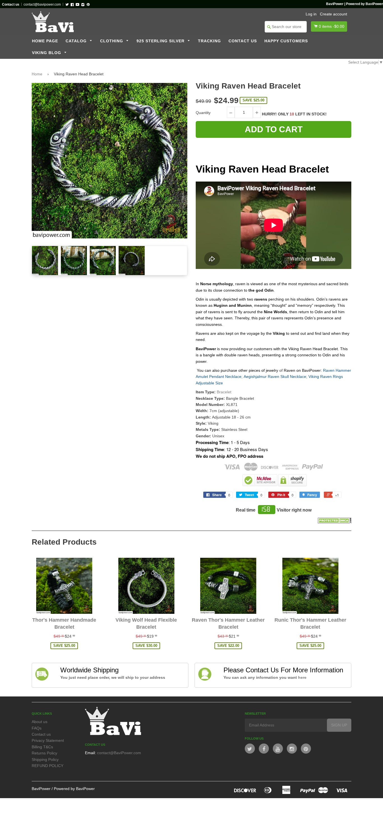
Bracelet (224, 392)
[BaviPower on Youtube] (278, 749)
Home (37, 74)
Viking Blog (47, 53)
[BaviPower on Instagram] (292, 749)
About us (39, 721)
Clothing (112, 41)
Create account (333, 14)
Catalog (77, 41)
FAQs (36, 728)
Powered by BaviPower (74, 788)
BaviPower (41, 788)
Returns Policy (44, 753)
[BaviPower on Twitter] (250, 749)
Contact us (243, 41)
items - (331, 26)
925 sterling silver (161, 41)
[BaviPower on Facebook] (264, 749)
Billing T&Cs (42, 747)
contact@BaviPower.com (119, 753)
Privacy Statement (48, 740)
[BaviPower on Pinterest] (306, 749)
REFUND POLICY (47, 765)
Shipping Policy (45, 759)
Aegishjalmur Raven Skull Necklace (275, 376)
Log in (311, 14)
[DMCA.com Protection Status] (334, 522)
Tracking (209, 41)
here (302, 677)
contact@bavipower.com (42, 4)
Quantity (203, 112)
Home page (45, 41)
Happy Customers (286, 41)
